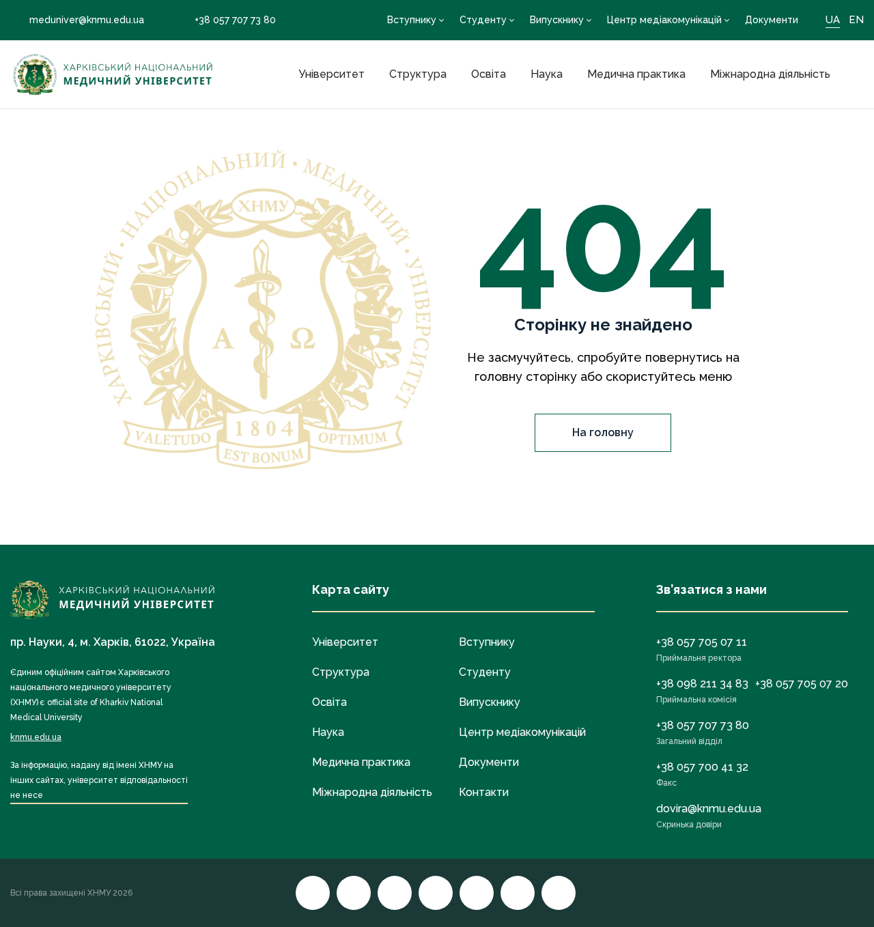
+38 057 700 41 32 (702, 766)
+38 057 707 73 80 (235, 19)
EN (856, 20)
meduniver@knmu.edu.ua (86, 19)
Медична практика (636, 74)
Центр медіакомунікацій (664, 19)
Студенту (483, 19)
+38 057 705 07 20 (801, 683)
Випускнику (557, 19)
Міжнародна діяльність (770, 74)
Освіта (488, 74)
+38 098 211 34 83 (702, 683)
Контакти (484, 792)
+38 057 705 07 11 (701, 642)
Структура (418, 74)
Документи (771, 19)
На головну (603, 432)
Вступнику (411, 19)
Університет (331, 74)
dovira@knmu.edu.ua (708, 808)
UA (833, 20)
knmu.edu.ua (35, 737)
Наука (547, 74)
